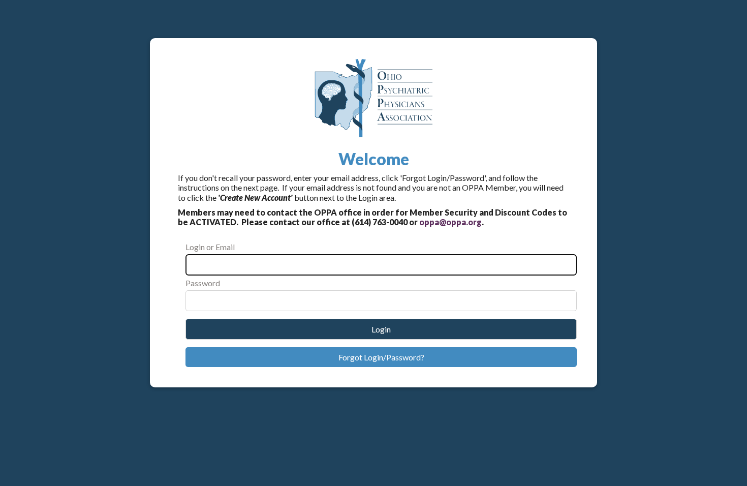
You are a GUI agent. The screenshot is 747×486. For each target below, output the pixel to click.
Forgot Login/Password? (381, 357)
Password (202, 283)
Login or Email (210, 247)
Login (381, 329)
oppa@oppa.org (450, 222)
